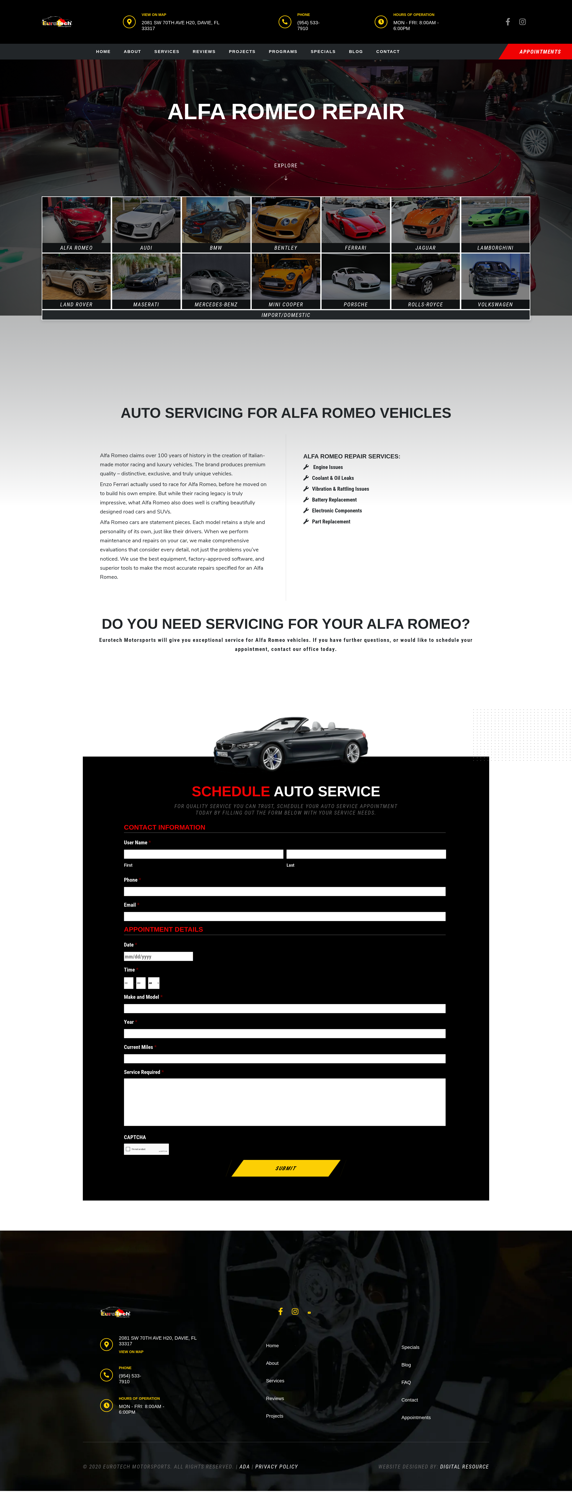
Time (131, 969)
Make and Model (143, 996)
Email (131, 904)
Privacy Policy (276, 1466)
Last (290, 865)
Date (130, 944)
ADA (245, 1466)
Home (103, 51)
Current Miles (140, 1046)
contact (388, 51)
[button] (168, 52)
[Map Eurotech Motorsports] (286, 1253)
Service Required (144, 1071)
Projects (242, 51)
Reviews (204, 51)
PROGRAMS (283, 51)
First (128, 865)
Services (167, 51)
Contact (409, 1400)
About (132, 51)
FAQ (406, 1382)
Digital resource (464, 1466)
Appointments (416, 1417)
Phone (132, 879)
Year (130, 1021)
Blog (356, 51)
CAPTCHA (135, 1137)
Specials (323, 51)
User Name (137, 842)
